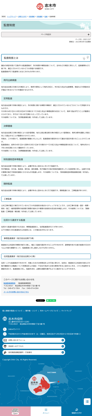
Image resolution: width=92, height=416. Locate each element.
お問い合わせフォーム (16, 340)
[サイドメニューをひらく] (87, 401)
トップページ (11, 16)
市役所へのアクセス (15, 346)
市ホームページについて (49, 311)
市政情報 (31, 16)
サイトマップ (66, 311)
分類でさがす (22, 16)
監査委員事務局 (9, 283)
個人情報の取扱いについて (12, 311)
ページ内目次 (46, 34)
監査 (46, 16)
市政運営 (39, 16)
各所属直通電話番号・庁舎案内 (20, 352)
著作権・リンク (31, 311)
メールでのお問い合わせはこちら (16, 292)
